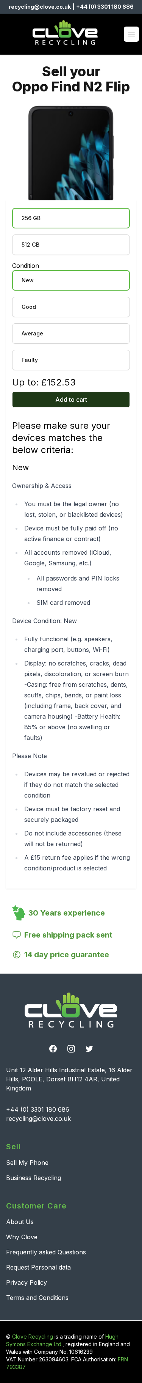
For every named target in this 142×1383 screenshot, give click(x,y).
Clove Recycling (32, 1336)
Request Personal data (38, 1267)
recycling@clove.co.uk (40, 6)
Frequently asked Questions (46, 1252)
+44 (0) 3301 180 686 (105, 6)
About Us (20, 1222)
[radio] (71, 218)
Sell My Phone (27, 1162)
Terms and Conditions (37, 1297)
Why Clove (21, 1237)
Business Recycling (33, 1178)
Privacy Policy (26, 1282)
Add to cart (71, 399)
